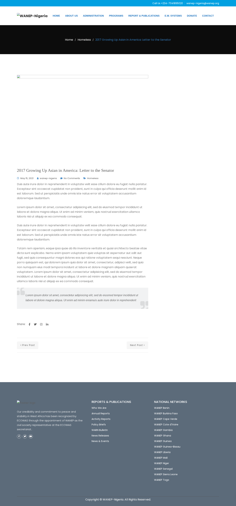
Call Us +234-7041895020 (168, 3)
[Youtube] (31, 436)
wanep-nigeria (48, 178)
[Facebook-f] (19, 436)
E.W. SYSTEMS (173, 15)
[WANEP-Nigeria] (32, 16)
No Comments (72, 178)
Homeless (84, 40)
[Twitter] (25, 436)
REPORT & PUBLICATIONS (143, 15)
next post (136, 345)
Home (56, 15)
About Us (71, 15)
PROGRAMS (116, 15)
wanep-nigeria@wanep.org (202, 3)
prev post (28, 345)
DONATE (192, 15)
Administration (93, 15)
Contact (208, 15)
